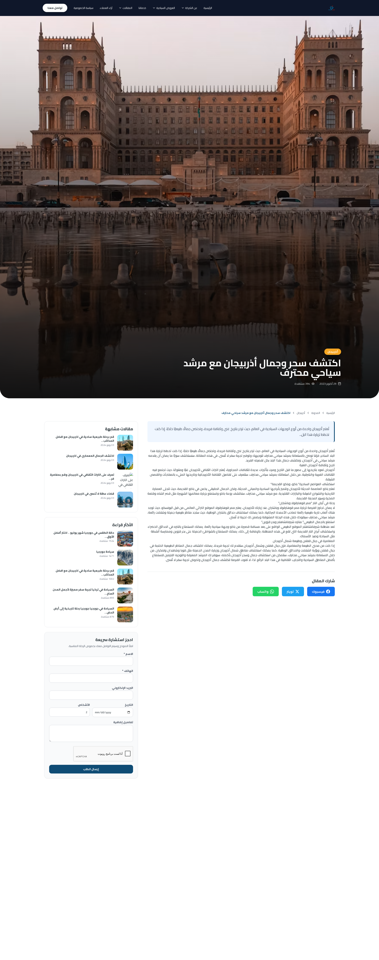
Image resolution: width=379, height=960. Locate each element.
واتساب (262, 591)
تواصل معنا (55, 7)
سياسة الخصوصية (83, 8)
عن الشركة (191, 8)
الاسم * (128, 654)
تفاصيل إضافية (123, 722)
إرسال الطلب (91, 769)
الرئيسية (208, 8)
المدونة (315, 412)
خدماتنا (142, 8)
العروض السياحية (165, 8)
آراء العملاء (106, 8)
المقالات (127, 8)
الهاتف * (127, 671)
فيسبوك (318, 591)
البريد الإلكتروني (122, 688)
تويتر (290, 591)
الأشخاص (84, 705)
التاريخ (129, 705)
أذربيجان (301, 412)
